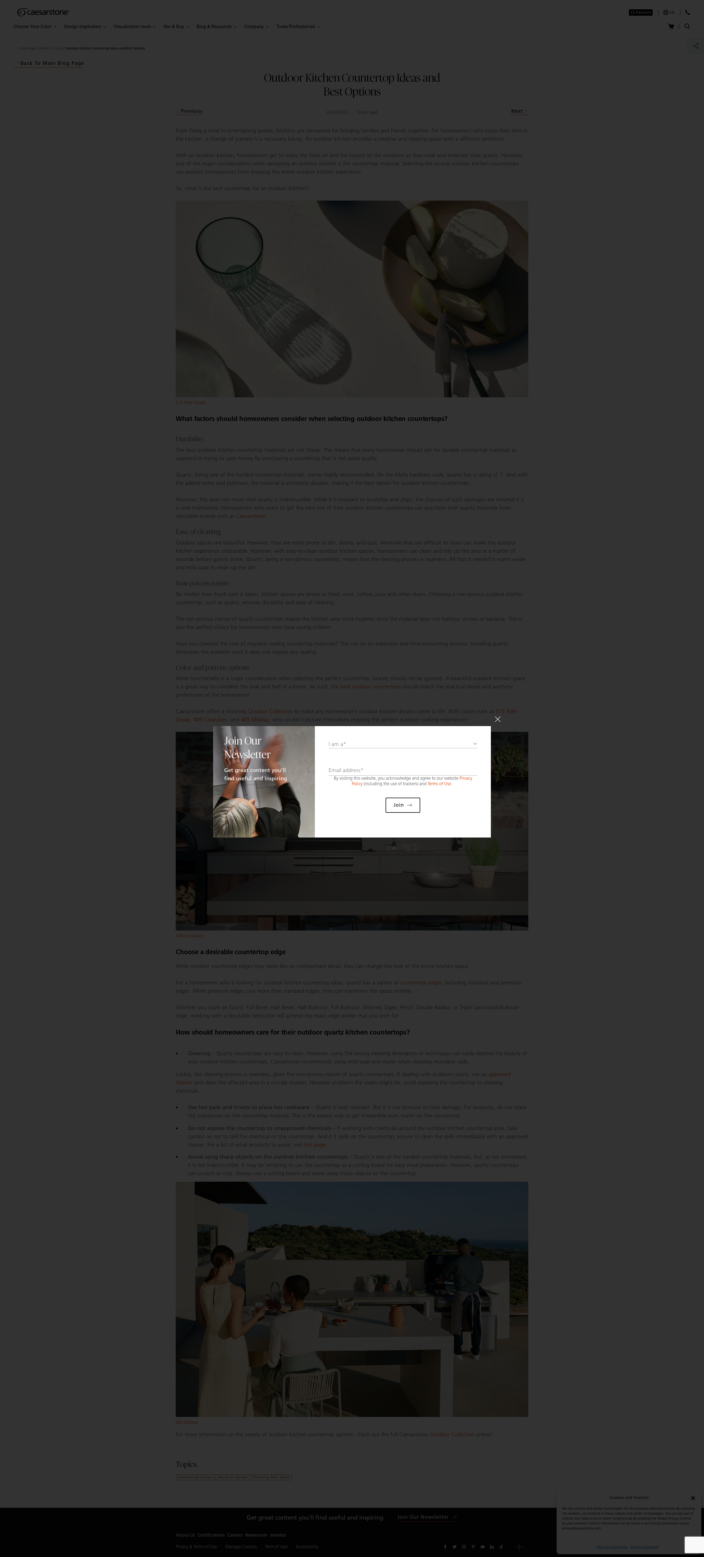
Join (399, 805)
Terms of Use (439, 783)
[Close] (498, 719)
